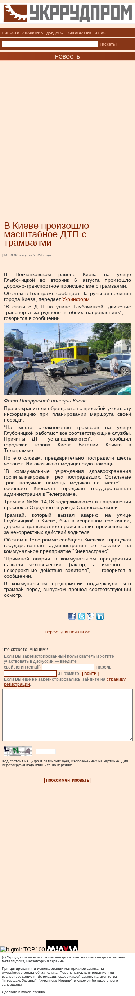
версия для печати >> (67, 631)
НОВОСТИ (10, 33)
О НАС (100, 33)
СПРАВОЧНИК (79, 33)
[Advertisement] (67, 129)
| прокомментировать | (67, 780)
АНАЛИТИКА (32, 33)
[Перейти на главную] (67, 26)
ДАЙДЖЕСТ (55, 33)
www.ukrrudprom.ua (18, 972)
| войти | (90, 673)
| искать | (108, 44)
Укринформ (76, 299)
